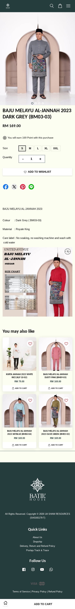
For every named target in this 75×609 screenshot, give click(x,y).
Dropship (37, 541)
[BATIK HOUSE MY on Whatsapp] (51, 571)
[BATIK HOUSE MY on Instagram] (33, 571)
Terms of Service (21, 591)
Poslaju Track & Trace (37, 550)
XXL (55, 148)
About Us (37, 537)
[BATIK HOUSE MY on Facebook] (23, 571)
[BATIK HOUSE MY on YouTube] (42, 571)
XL (46, 148)
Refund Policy (55, 591)
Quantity (7, 157)
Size (5, 148)
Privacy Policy (39, 591)
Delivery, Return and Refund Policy (37, 546)
